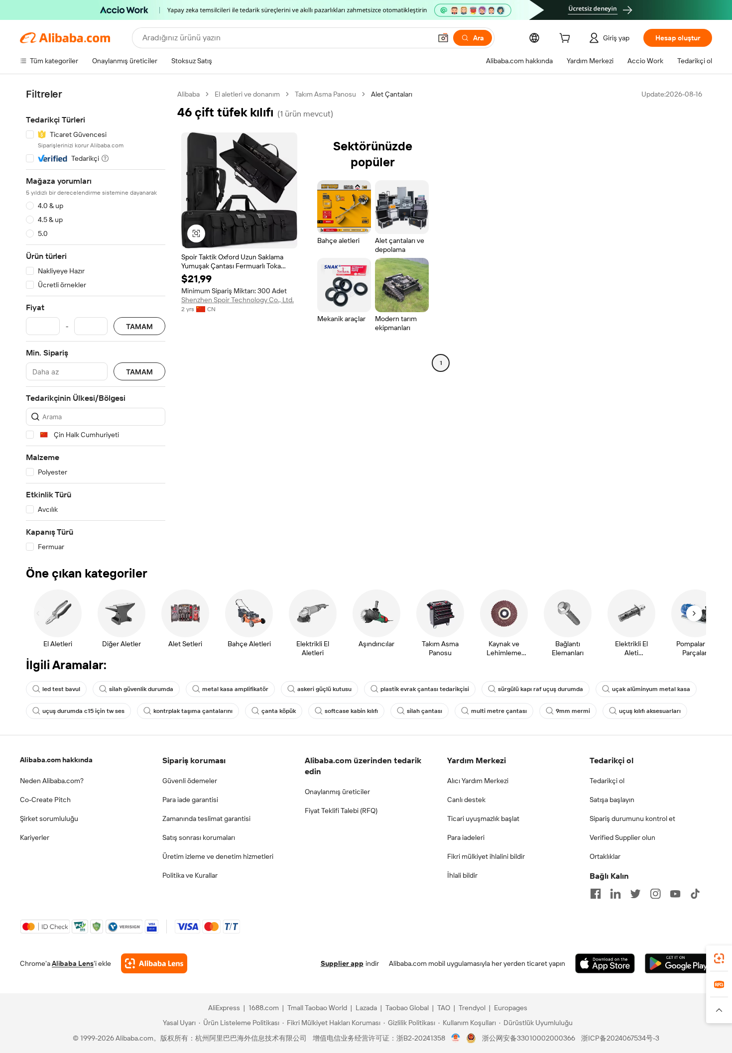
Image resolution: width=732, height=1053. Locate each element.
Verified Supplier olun (622, 837)
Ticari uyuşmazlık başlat (483, 818)
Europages (510, 1008)
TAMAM (139, 326)
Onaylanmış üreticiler (337, 792)
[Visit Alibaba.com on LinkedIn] (615, 894)
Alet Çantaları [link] (391, 94)
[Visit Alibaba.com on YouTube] (675, 894)
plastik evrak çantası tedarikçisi (424, 689)
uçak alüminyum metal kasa (651, 689)
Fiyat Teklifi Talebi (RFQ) (341, 811)
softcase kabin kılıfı (351, 710)
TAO (443, 1008)
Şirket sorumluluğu (49, 818)
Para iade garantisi (190, 800)
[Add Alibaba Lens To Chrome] (154, 963)
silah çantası (424, 710)
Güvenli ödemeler (189, 781)
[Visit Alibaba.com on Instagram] (655, 894)
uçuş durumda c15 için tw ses (83, 710)
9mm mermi (573, 710)
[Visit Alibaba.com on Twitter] (635, 894)
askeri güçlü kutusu (324, 689)
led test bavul (61, 689)
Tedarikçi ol (607, 781)
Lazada (366, 1008)
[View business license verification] (456, 1038)
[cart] (566, 39)
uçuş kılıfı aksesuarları (650, 710)
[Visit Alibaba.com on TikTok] (695, 894)
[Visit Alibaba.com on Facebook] (596, 894)
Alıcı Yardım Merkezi (477, 781)
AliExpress (224, 1008)
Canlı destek (466, 800)
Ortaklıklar (605, 856)
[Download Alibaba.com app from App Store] (605, 963)
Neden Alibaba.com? (52, 781)
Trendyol (472, 1008)
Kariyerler (34, 837)
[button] (443, 38)
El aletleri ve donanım (247, 94)
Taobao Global (407, 1008)
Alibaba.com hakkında (56, 760)
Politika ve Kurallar (190, 875)
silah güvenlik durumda (141, 689)
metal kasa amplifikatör (235, 689)
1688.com (263, 1008)
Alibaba (188, 94)
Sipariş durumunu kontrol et (632, 818)
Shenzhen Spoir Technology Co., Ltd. (237, 300)
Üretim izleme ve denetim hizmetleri (217, 856)
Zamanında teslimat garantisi (206, 818)
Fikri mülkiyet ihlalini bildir (486, 856)
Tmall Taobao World (317, 1008)
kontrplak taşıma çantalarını (193, 710)
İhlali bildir (462, 875)
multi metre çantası (499, 710)
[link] (719, 958)
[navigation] (95, 321)
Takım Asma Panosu (325, 94)
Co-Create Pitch (45, 800)
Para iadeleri (466, 837)
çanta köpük (278, 710)
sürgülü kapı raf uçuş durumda (540, 689)
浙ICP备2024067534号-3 (620, 1038)
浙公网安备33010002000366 (528, 1038)
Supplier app (342, 963)
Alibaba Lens (73, 963)
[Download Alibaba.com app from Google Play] (678, 963)
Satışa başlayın (612, 800)
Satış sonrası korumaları (198, 837)
